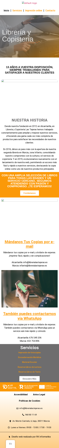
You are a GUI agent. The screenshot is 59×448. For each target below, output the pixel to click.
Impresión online (33, 10)
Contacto (50, 10)
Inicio (6, 10)
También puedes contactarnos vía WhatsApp (29, 316)
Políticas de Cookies (29, 401)
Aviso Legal (39, 394)
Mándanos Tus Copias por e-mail (29, 244)
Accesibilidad (21, 394)
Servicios (17, 10)
